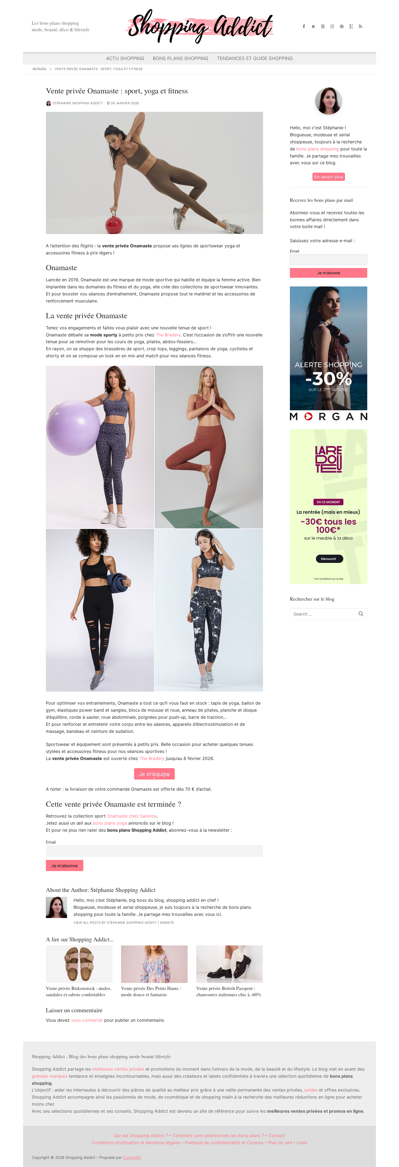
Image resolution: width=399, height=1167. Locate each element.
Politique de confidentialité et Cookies (224, 1142)
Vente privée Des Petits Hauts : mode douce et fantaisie (151, 991)
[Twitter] (313, 26)
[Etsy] (351, 26)
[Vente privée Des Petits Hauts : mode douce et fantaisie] (154, 964)
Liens (302, 1142)
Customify (132, 1157)
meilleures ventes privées (118, 1069)
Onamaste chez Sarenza (132, 816)
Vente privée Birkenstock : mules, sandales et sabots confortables (78, 991)
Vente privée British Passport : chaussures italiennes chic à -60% (228, 991)
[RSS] (361, 26)
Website (167, 923)
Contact (276, 1135)
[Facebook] (304, 26)
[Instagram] (332, 26)
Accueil (40, 69)
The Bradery (168, 335)
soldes (311, 1090)
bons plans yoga (110, 823)
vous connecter (87, 1020)
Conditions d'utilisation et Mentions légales (136, 1142)
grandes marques (49, 1076)
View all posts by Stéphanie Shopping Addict (115, 923)
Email (51, 842)
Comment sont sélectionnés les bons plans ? (218, 1135)
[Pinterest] (342, 26)
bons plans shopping (317, 149)
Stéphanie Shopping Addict (78, 103)
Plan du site (280, 1142)
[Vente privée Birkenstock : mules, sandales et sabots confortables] (79, 964)
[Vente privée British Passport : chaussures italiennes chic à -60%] (229, 964)
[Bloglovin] (323, 26)
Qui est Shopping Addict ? (141, 1135)
